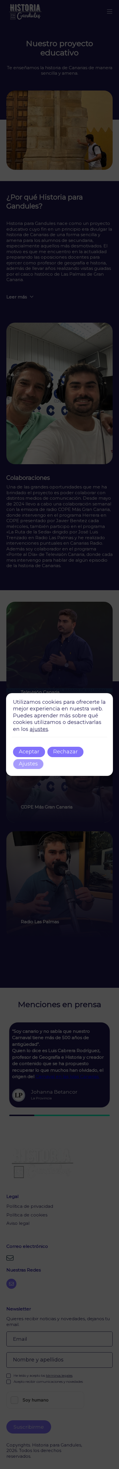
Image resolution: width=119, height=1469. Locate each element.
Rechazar (65, 751)
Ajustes (28, 764)
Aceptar (29, 751)
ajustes (39, 729)
